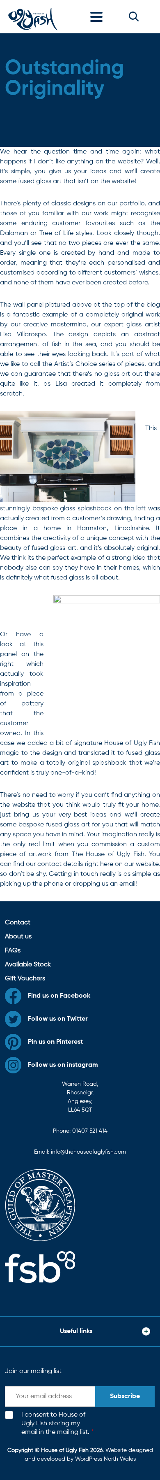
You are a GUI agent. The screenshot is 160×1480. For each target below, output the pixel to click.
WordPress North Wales (105, 1459)
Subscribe (125, 1396)
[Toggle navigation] (98, 16)
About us (18, 936)
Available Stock (28, 964)
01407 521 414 (89, 1131)
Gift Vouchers (25, 978)
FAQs (13, 950)
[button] (134, 16)
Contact (17, 922)
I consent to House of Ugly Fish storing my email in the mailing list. (57, 1424)
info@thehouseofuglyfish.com (88, 1152)
